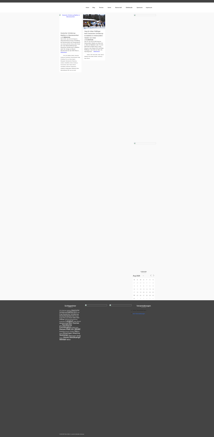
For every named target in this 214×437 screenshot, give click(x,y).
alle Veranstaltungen (139, 314)
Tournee (61, 337)
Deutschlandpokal (65, 316)
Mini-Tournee (74, 323)
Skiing (60, 333)
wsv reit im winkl (73, 70)
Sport (70, 335)
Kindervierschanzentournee (71, 319)
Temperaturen (73, 66)
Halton (74, 317)
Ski (78, 331)
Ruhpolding (62, 331)
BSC (75, 312)
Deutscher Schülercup (71, 314)
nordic (60, 325)
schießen (62, 62)
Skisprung (76, 333)
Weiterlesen (64, 52)
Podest (73, 327)
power (77, 327)
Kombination (62, 321)
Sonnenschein (63, 64)
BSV (79, 312)
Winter (77, 68)
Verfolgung (63, 68)
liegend (73, 59)
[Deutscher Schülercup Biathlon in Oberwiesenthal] (70, 22)
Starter (70, 64)
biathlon (72, 55)
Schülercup (75, 62)
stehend (74, 64)
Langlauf (69, 321)
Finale (61, 317)
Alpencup (64, 310)
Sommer (63, 335)
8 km (66, 55)
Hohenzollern (95, 54)
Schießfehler (67, 62)
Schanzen (67, 331)
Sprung (79, 335)
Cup (60, 314)
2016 (60, 310)
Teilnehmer (68, 66)
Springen (74, 335)
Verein (66, 337)
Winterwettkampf (64, 70)
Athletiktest (69, 310)
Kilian (99, 54)
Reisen (62, 329)
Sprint (68, 64)
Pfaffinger (86, 56)
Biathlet (69, 55)
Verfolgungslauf (68, 68)
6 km (64, 55)
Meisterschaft (63, 323)
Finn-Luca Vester (68, 59)
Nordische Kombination (65, 326)
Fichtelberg (63, 59)
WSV (68, 70)
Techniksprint (63, 66)
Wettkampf (74, 68)
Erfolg (79, 57)
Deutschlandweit (74, 57)
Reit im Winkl (91, 56)
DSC (73, 316)
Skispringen (67, 333)
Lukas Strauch (77, 321)
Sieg (85, 58)
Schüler (71, 62)
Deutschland (67, 57)
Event (77, 316)
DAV (91, 54)
